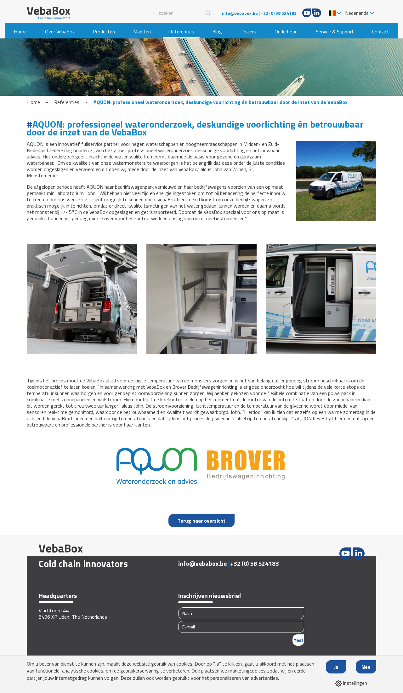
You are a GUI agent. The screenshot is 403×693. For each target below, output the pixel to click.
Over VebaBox (60, 31)
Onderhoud (286, 31)
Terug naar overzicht (201, 520)
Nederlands (357, 12)
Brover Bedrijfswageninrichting (204, 387)
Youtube (306, 13)
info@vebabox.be (240, 13)
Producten (104, 31)
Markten (142, 31)
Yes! (298, 640)
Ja (336, 667)
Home (20, 31)
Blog (217, 31)
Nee (366, 667)
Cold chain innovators (83, 563)
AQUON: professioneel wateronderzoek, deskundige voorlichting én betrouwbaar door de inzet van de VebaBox (221, 102)
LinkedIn (316, 13)
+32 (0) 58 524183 (279, 13)
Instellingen (354, 683)
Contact (380, 31)
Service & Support (335, 31)
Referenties (181, 31)
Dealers (248, 31)
